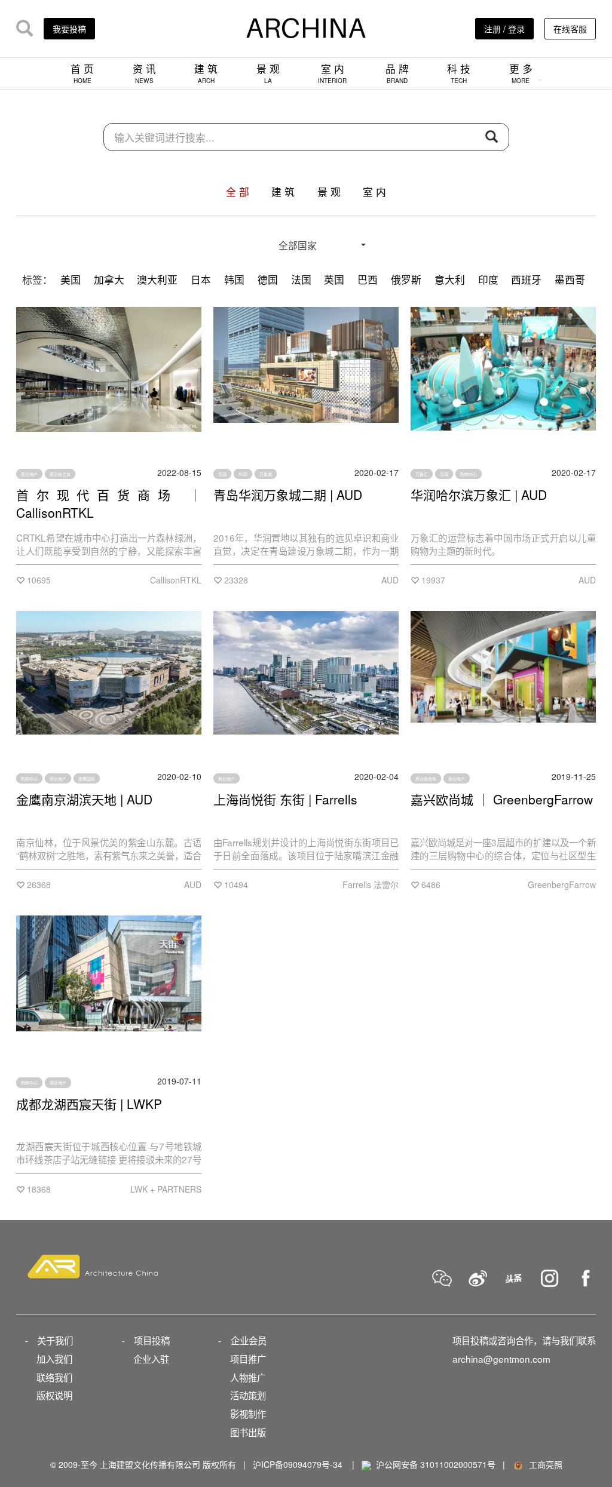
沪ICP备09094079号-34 (297, 1464)
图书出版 (248, 1432)
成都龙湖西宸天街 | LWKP (89, 1104)
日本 (201, 279)
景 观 (268, 73)
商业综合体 (60, 474)
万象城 (265, 474)
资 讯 (144, 73)
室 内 (332, 73)
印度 (488, 279)
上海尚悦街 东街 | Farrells (285, 799)
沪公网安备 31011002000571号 (435, 1464)
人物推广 (248, 1377)
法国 (301, 279)
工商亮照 (543, 1464)
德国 (268, 279)
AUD (242, 474)
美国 (70, 279)
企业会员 (249, 1340)
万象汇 (421, 474)
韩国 (234, 279)
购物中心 (468, 474)
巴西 (367, 279)
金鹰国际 (86, 778)
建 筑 (206, 73)
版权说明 (54, 1395)
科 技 (458, 73)
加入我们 (54, 1358)
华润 (222, 474)
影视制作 (248, 1413)
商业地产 (29, 474)
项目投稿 (152, 1340)
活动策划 (248, 1395)
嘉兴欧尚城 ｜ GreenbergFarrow (502, 799)
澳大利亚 (157, 279)
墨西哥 (570, 279)
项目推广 (248, 1358)
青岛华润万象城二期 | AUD (287, 494)
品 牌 (397, 73)
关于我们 (55, 1340)
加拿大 (109, 279)
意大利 (449, 279)
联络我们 (54, 1377)
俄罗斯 (406, 279)
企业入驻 (151, 1358)
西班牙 (526, 279)
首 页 (82, 73)
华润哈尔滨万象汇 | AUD (479, 494)
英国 (334, 279)
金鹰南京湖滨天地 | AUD (84, 799)
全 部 (237, 192)
